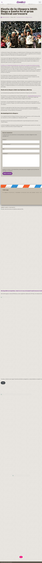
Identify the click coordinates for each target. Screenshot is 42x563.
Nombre (4, 139)
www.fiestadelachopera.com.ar (34, 95)
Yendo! (3, 382)
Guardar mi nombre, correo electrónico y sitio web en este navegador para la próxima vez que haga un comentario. (20, 170)
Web (3, 149)
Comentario (5, 153)
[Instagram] (21, 557)
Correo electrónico (6, 144)
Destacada (19, 17)
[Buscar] (1, 2)
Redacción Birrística (5, 17)
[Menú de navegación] (40, 2)
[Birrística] (21, 2)
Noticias (30, 17)
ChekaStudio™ (9, 562)
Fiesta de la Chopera (25, 17)
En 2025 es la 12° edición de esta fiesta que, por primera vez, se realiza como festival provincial (20, 65)
